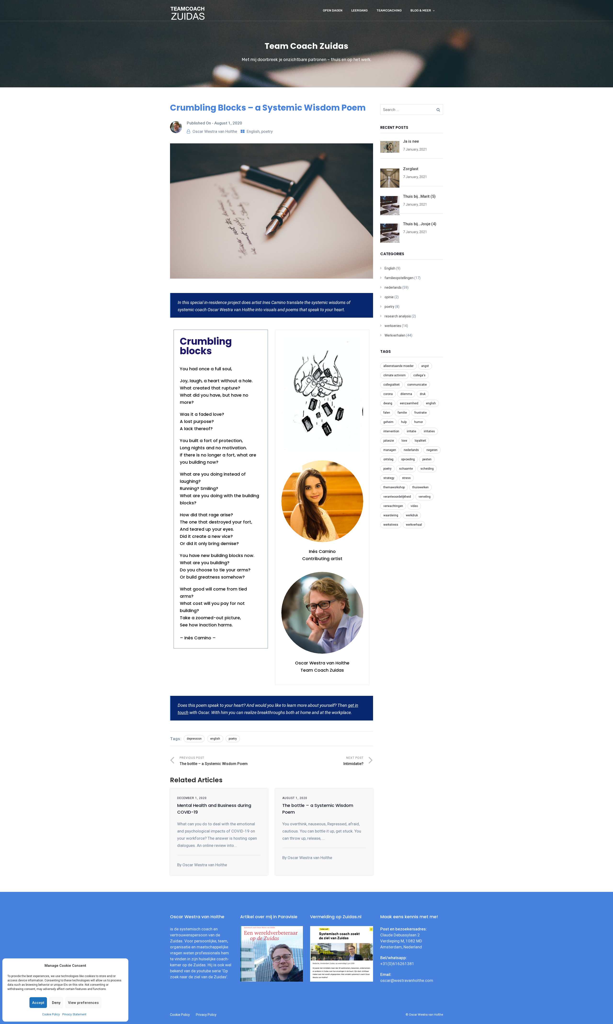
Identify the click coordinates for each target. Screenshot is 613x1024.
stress (406, 478)
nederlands (393, 287)
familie (402, 412)
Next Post (353, 761)
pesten (426, 459)
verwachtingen (393, 506)
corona (388, 394)
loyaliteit (420, 440)
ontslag (388, 459)
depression (194, 738)
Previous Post (214, 761)
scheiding (427, 468)
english (215, 738)
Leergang (359, 10)
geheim (388, 422)
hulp (404, 422)
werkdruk (412, 515)
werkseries (393, 326)
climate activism (394, 375)
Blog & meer (420, 10)
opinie (389, 297)
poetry (267, 131)
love (404, 440)
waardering (390, 515)
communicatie (417, 384)
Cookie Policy (51, 1014)
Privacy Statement (74, 1014)
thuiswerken (420, 487)
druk (423, 394)
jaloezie (388, 440)
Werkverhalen (395, 335)
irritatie (411, 431)
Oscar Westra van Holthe (215, 131)
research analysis (398, 316)
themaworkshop (394, 487)
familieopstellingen (399, 278)
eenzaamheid (409, 403)
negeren (431, 450)
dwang (387, 403)
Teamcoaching (389, 10)
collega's (419, 375)
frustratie (420, 412)
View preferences (83, 1003)
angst (425, 366)
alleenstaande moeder (398, 366)
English (253, 131)
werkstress (390, 524)
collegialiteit (391, 384)
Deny (56, 1003)
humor (418, 422)
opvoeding (408, 459)
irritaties (429, 431)
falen (386, 412)
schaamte (406, 468)
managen (389, 450)
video (414, 506)
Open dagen (332, 10)
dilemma (406, 394)
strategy (388, 478)
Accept (38, 1003)
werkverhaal (414, 524)
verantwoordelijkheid (397, 496)
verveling (425, 496)
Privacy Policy (206, 1015)
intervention (391, 431)
